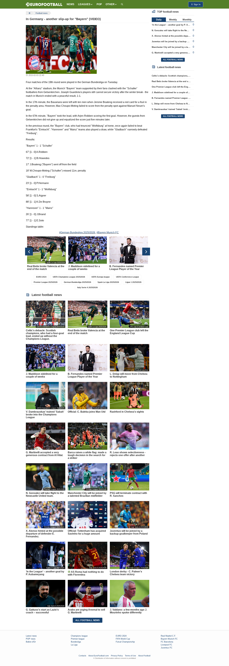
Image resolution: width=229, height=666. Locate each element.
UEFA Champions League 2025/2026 (69, 277)
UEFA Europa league (100, 277)
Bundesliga (76, 642)
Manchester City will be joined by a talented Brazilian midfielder (182, 47)
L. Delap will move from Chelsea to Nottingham (174, 103)
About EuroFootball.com (98, 656)
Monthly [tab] (187, 19)
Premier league (77, 639)
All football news (87, 620)
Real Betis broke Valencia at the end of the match (175, 81)
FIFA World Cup (123, 639)
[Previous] (29, 251)
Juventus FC (166, 648)
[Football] (29, 13)
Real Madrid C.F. (168, 636)
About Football (144, 656)
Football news (42, 13)
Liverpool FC (166, 645)
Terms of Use (130, 656)
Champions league (79, 636)
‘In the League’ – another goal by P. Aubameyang (175, 25)
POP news (31, 639)
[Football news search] (122, 4)
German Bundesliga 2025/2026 (77, 282)
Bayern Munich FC (169, 639)
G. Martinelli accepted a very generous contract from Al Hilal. (181, 53)
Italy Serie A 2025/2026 (87, 287)
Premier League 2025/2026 (45, 282)
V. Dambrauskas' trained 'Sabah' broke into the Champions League (184, 109)
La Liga (74, 645)
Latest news (31, 636)
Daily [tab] (159, 19)
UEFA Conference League (127, 277)
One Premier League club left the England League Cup (178, 87)
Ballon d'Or (31, 642)
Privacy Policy (117, 656)
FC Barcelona (167, 642)
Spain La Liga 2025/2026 (108, 282)
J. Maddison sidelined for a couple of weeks (173, 92)
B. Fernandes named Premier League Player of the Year (178, 98)
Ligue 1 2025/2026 (133, 282)
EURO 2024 (41, 277)
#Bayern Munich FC (108, 232)
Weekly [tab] (173, 19)
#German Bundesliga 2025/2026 (77, 232)
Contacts (82, 656)
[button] (85, 4)
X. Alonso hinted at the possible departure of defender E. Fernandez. (185, 36)
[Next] (146, 251)
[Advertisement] (124, 44)
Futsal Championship (125, 642)
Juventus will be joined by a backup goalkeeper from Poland (181, 41)
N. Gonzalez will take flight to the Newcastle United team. (179, 30)
